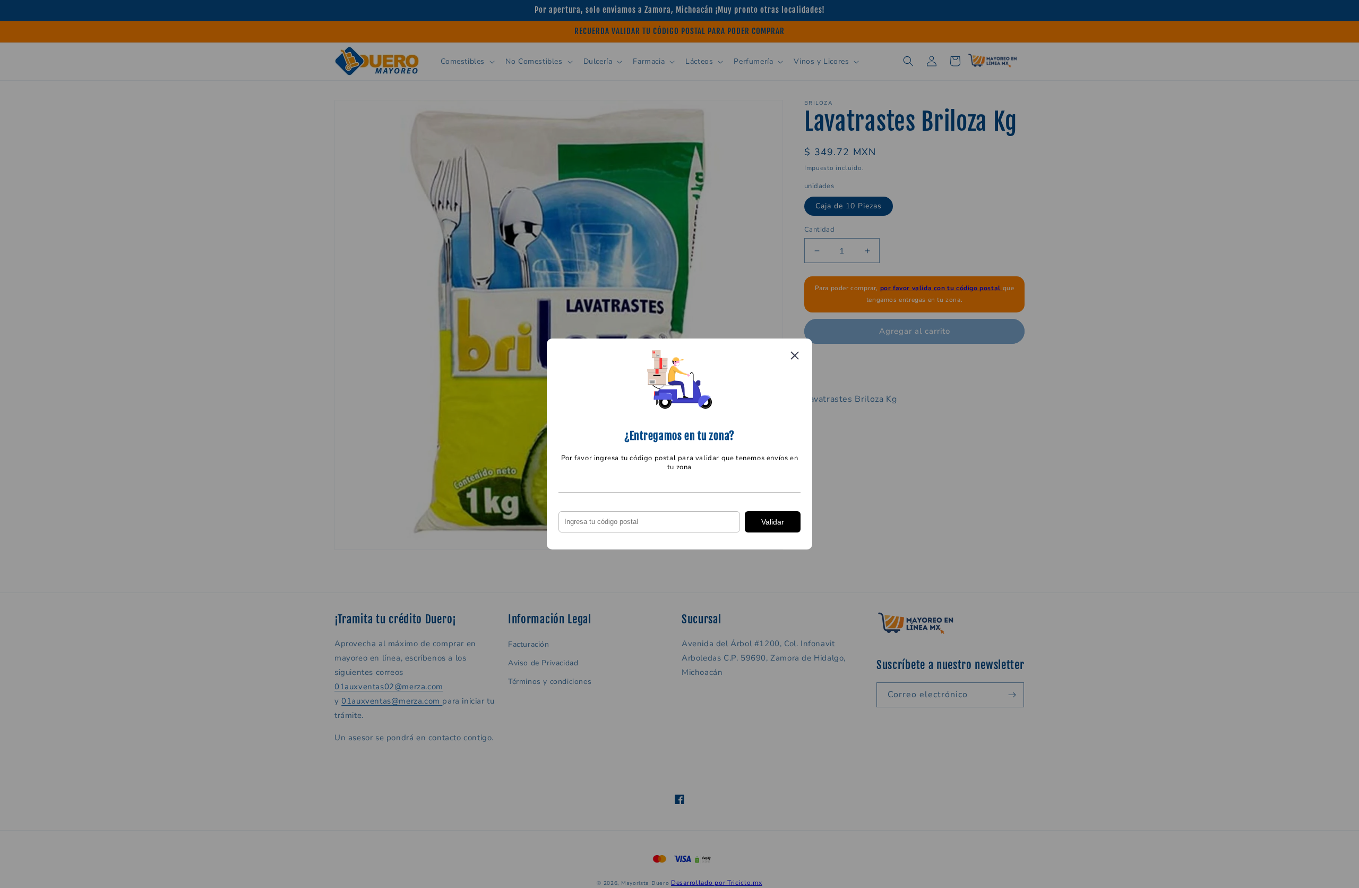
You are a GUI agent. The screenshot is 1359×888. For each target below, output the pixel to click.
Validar (772, 522)
